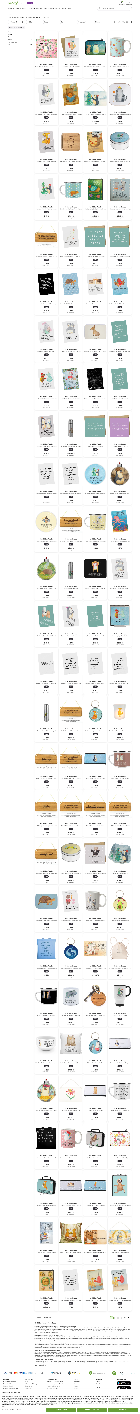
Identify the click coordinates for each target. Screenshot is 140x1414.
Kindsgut (68, 1362)
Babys (76, 1384)
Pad (128, 1362)
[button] (129, 3)
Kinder (10, 34)
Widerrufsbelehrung (31, 1384)
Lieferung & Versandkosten (55, 1382)
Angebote (77, 1382)
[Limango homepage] (13, 3)
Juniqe (46, 1362)
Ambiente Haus (102, 1362)
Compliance (28, 1388)
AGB (26, 1382)
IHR (124, 1362)
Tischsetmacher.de (78, 1362)
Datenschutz (28, 1386)
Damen (10, 37)
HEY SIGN (118, 1362)
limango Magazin (8, 1386)
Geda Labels (53, 1362)
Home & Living (12, 42)
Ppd (35, 1365)
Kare (45, 1365)
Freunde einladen (8, 1384)
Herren (10, 39)
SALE (9, 45)
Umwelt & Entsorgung (53, 1386)
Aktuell (98, 1382)
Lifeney (61, 1362)
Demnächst (99, 1384)
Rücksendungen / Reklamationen (56, 1384)
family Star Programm (9, 1382)
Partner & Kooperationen (10, 1388)
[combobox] (114, 8)
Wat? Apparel (38, 1362)
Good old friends (91, 1362)
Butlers (111, 1362)
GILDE (41, 1365)
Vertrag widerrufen (52, 1388)
